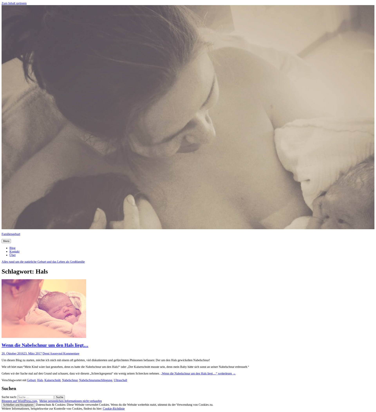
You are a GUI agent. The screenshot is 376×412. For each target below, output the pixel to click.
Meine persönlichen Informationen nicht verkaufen (70, 401)
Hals (40, 380)
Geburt (31, 380)
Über (12, 255)
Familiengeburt (11, 234)
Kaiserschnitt (52, 380)
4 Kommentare (70, 353)
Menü (6, 241)
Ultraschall (120, 380)
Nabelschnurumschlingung (95, 380)
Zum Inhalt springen (14, 3)
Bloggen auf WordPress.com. (20, 401)
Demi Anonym (51, 353)
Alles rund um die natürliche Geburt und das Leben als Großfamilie (43, 261)
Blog (12, 248)
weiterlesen (198, 373)
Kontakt (14, 251)
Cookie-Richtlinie (114, 408)
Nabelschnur (70, 380)
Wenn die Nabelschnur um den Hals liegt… (45, 345)
